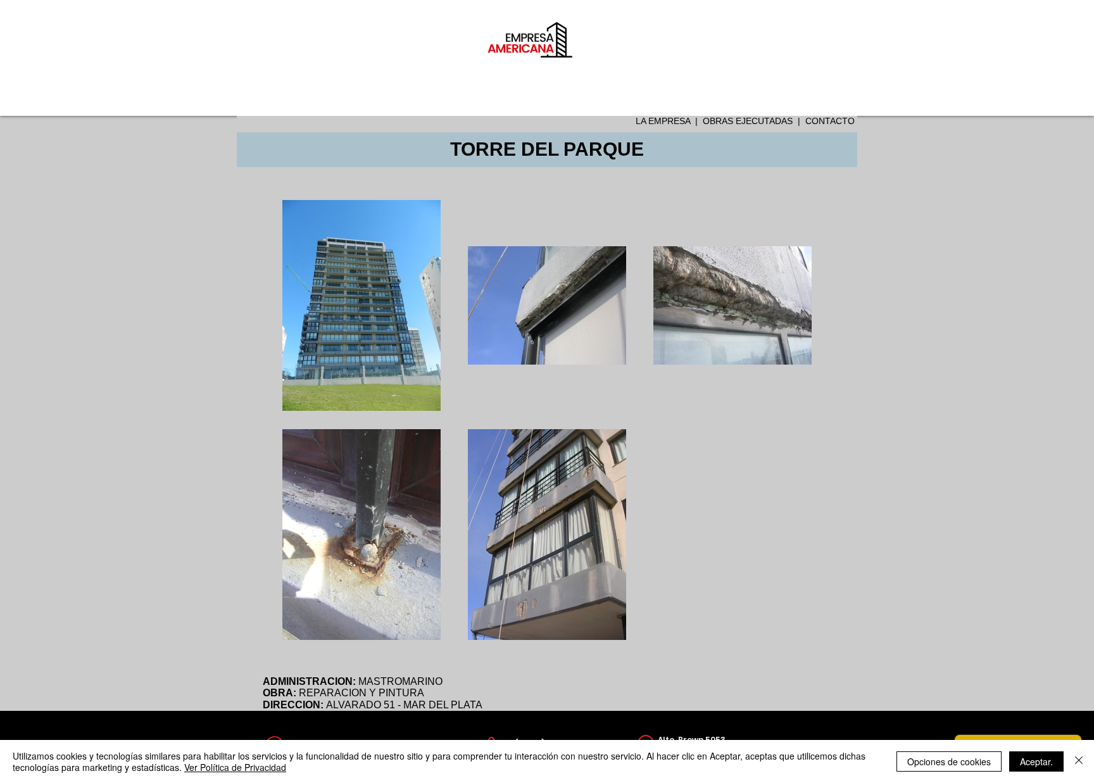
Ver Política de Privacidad (235, 767)
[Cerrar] (1078, 761)
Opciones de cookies (949, 761)
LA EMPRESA (663, 121)
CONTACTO (830, 121)
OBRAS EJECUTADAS (748, 121)
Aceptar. (1036, 761)
